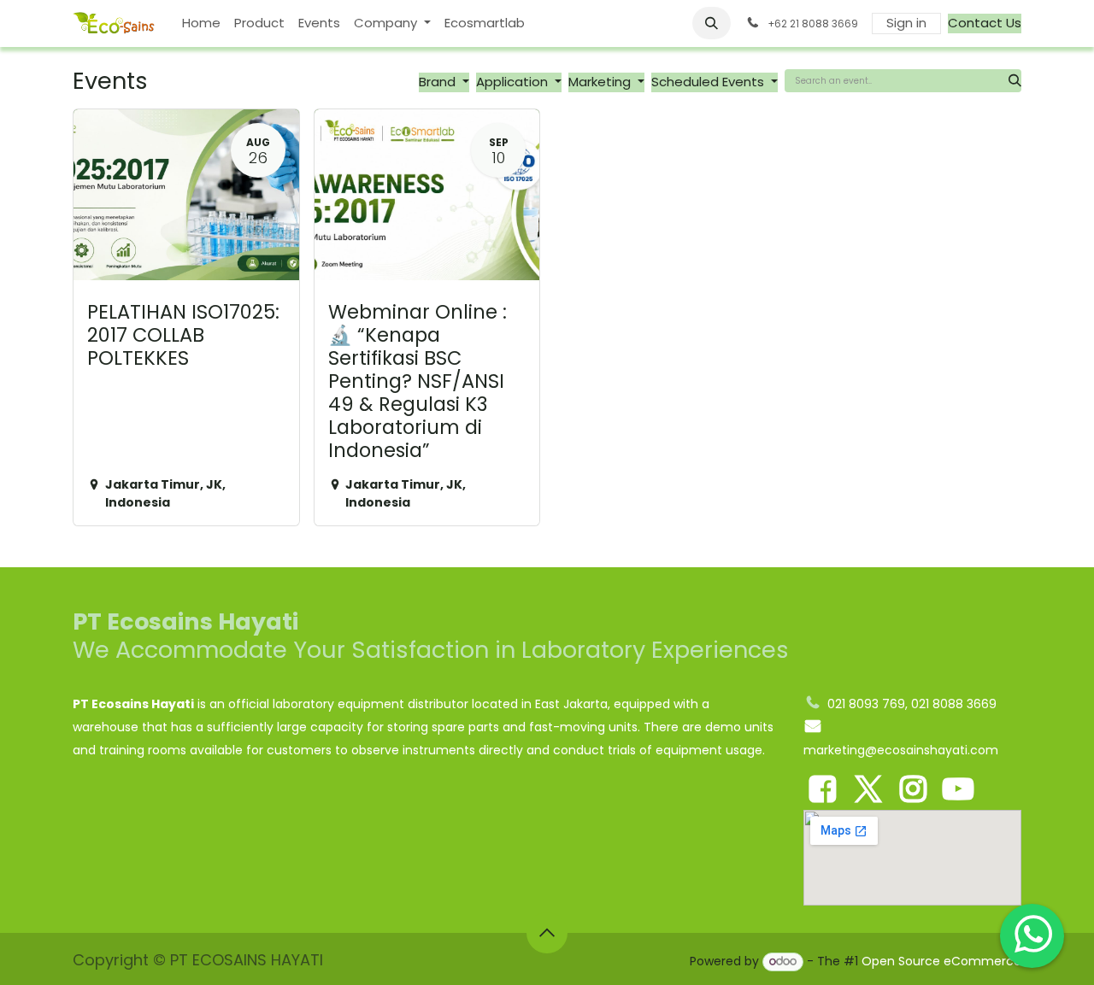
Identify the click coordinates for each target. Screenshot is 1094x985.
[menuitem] (201, 23)
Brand (439, 82)
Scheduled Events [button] (709, 82)
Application (513, 82)
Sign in (906, 23)
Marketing (601, 82)
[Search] (1015, 80)
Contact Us (984, 23)
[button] (712, 23)
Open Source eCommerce (941, 961)
